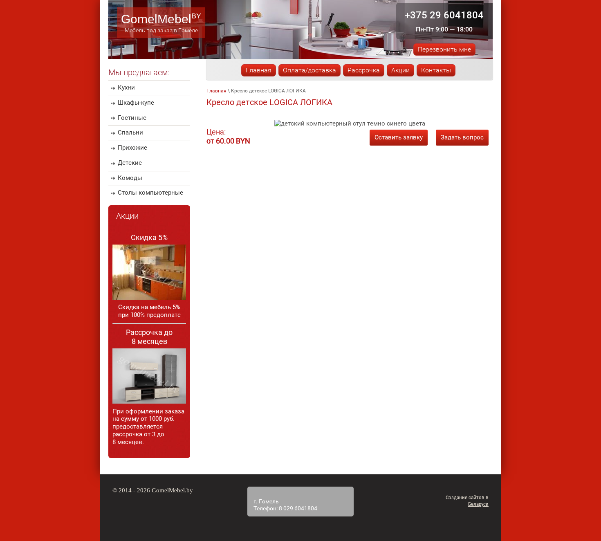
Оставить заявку (399, 137)
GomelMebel (156, 19)
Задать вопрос (462, 137)
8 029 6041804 (298, 508)
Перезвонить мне (444, 49)
